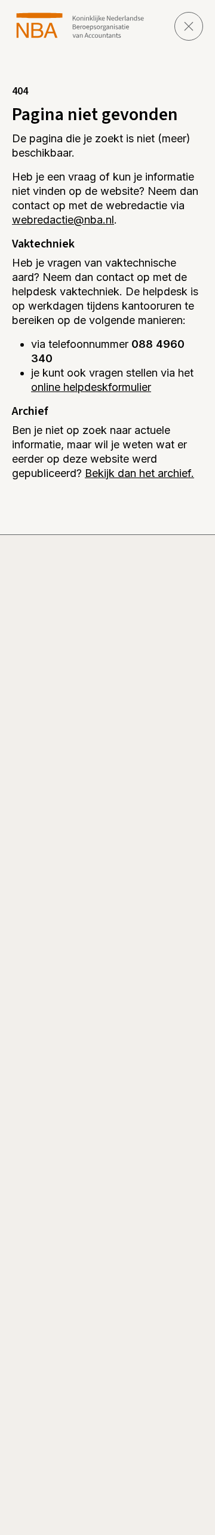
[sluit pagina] (188, 26)
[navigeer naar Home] (80, 25)
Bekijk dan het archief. (139, 473)
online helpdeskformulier (91, 387)
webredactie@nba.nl (63, 219)
